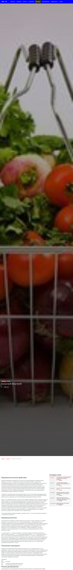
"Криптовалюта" (52, 503)
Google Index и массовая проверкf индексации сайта (62, 504)
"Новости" (52, 477)
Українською (54, 1)
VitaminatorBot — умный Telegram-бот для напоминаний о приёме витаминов (63, 478)
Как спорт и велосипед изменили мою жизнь (63, 488)
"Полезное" (52, 488)
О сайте (61, 1)
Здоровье (38, 1)
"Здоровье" (52, 497)
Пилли (4, 1)
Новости (13, 1)
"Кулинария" (52, 492)
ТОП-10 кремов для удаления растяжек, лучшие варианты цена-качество (62, 483)
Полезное (19, 1)
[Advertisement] (24, 467)
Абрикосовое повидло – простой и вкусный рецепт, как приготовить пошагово (62, 493)
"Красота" (52, 482)
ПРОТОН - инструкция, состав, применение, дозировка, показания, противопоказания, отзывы (63, 498)
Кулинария (31, 1)
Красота (25, 1)
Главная (3, 458)
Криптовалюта (45, 1)
